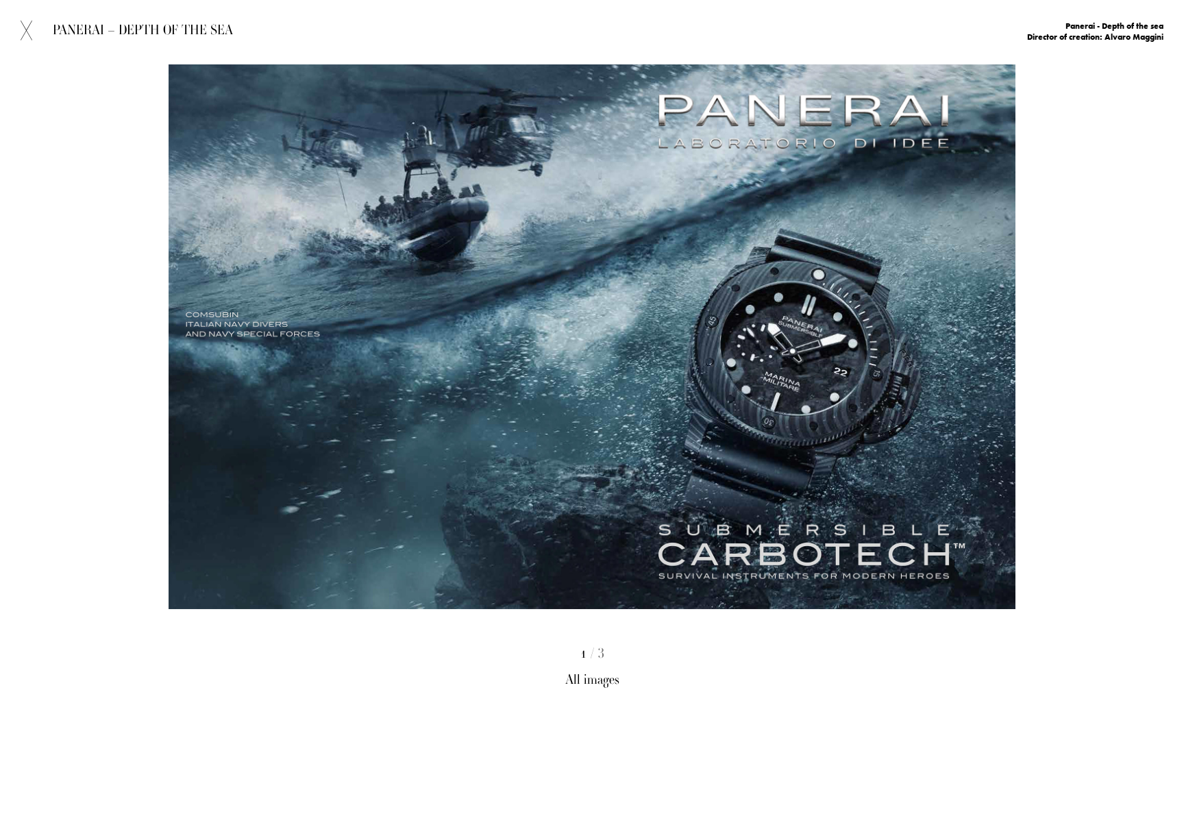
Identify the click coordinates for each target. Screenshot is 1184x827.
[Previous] (321, 395)
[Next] (862, 395)
